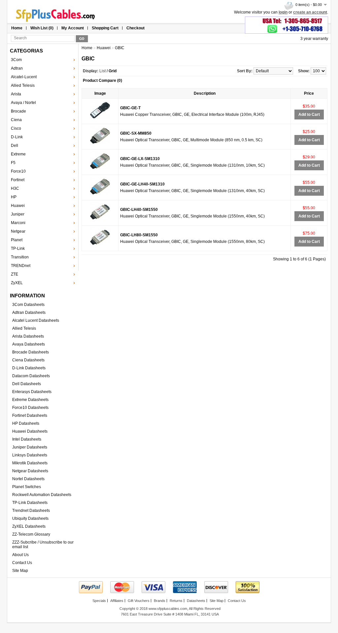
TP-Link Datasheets (30, 502)
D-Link (17, 137)
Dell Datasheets (26, 384)
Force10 (18, 171)
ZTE (14, 274)
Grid (113, 71)
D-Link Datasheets (29, 368)
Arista (16, 94)
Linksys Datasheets (29, 455)
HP (14, 197)
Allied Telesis (23, 85)
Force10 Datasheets (30, 407)
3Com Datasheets (28, 304)
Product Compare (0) (102, 80)
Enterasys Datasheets (31, 391)
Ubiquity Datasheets (30, 518)
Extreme (18, 154)
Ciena (16, 119)
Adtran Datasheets (29, 312)
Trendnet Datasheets (31, 510)
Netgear (18, 231)
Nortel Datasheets (28, 479)
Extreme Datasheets (30, 399)
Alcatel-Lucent (24, 77)
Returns (176, 601)
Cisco (16, 128)
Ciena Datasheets (28, 360)
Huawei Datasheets (30, 431)
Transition (20, 257)
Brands (159, 601)
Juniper (17, 214)
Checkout (135, 28)
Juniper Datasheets (29, 447)
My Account (72, 28)
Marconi (18, 222)
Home (16, 28)
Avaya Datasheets (28, 344)
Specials (99, 601)
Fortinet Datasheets (29, 415)
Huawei (18, 205)
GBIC (119, 48)
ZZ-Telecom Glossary (31, 534)
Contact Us (22, 562)
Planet (16, 240)
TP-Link (18, 248)
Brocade (18, 111)
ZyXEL (17, 283)
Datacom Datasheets (31, 376)
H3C (15, 188)
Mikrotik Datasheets (30, 463)
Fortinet (17, 180)
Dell (14, 145)
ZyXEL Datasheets (29, 526)
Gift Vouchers (139, 601)
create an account (310, 12)
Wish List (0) (41, 28)
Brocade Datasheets (30, 352)
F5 (13, 162)
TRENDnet (20, 265)
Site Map (20, 570)
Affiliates (116, 601)
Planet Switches (26, 486)
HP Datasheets (25, 423)
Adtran (17, 68)
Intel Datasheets (26, 439)
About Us (20, 554)
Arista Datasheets (28, 336)
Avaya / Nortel (23, 102)
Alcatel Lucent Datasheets (35, 320)
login (283, 12)
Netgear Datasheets (30, 471)
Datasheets (196, 601)
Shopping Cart (105, 28)
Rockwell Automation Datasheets (41, 494)
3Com (16, 59)
